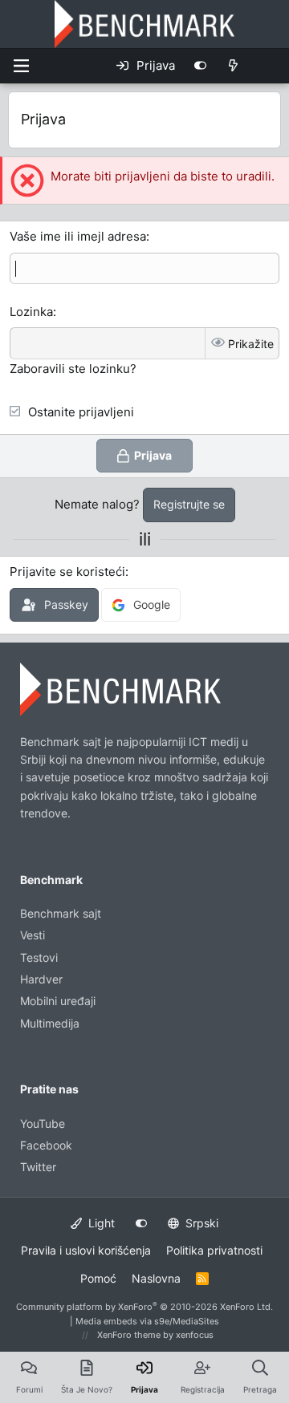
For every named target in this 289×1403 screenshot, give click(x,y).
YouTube (42, 1123)
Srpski (200, 1223)
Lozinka (31, 311)
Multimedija (49, 1023)
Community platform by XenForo (144, 1306)
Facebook (46, 1145)
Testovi (39, 957)
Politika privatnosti (214, 1250)
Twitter (38, 1167)
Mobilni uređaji (58, 1001)
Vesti (32, 935)
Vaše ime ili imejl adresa (78, 236)
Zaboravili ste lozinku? (73, 368)
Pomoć (98, 1278)
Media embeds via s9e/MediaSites (147, 1321)
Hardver (41, 979)
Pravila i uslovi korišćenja (86, 1250)
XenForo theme (129, 1334)
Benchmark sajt (60, 913)
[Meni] (21, 66)
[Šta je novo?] (233, 66)
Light (100, 1223)
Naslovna (156, 1278)
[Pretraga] (268, 66)
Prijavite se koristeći (67, 571)
